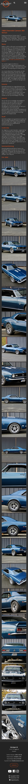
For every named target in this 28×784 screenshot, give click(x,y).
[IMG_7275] (14, 727)
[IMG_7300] (14, 273)
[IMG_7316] (14, 425)
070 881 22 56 (17, 757)
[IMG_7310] (14, 701)
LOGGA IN (14, 765)
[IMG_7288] (14, 450)
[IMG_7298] (14, 248)
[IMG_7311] (14, 349)
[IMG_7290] (14, 475)
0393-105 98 (18, 755)
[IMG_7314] (14, 500)
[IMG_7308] (14, 676)
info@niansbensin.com (17, 761)
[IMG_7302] (14, 626)
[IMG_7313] (14, 399)
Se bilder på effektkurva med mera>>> (13, 60)
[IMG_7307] (14, 576)
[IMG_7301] (14, 550)
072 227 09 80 (17, 759)
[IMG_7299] (14, 223)
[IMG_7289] (14, 525)
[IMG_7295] (14, 299)
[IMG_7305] (14, 601)
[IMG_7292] (14, 173)
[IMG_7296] (14, 374)
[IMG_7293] (14, 198)
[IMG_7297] (14, 324)
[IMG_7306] (14, 651)
